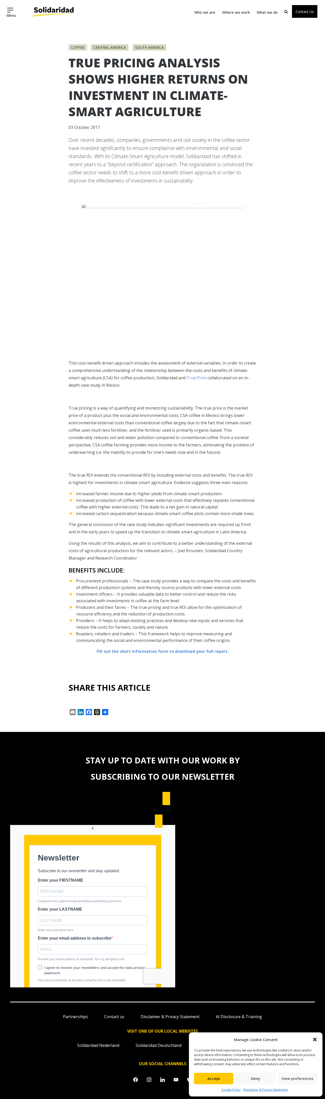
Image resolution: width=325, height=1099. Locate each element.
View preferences (298, 1078)
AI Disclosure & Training (239, 1016)
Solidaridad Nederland (98, 1045)
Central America (109, 47)
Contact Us (305, 11)
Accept (213, 1078)
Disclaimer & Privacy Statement (265, 1090)
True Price (196, 378)
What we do (267, 12)
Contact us (114, 1016)
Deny (255, 1078)
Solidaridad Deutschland (159, 1045)
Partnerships (75, 1016)
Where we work (236, 12)
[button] (314, 1039)
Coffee (77, 47)
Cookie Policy (231, 1090)
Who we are (204, 12)
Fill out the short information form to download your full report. (163, 651)
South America (149, 47)
